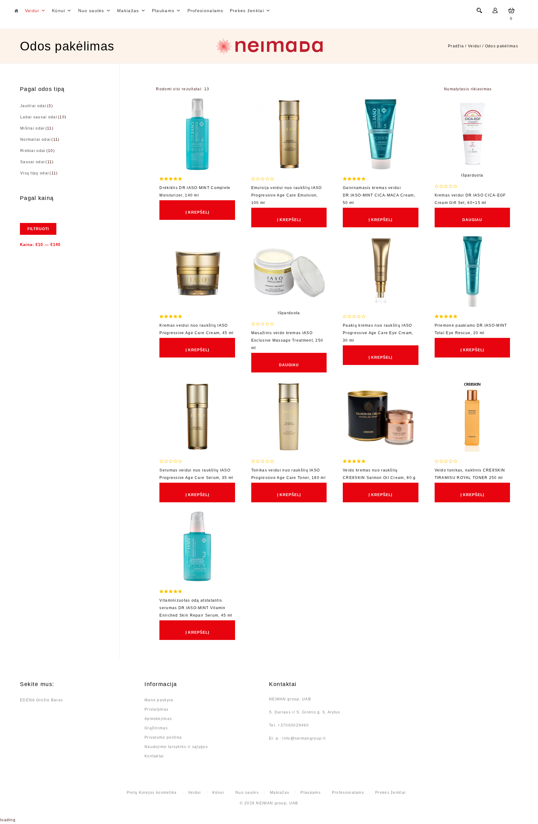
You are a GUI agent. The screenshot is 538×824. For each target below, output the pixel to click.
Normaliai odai (35, 139)
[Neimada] (269, 46)
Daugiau (472, 220)
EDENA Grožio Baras (41, 700)
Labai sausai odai (38, 117)
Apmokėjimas (158, 719)
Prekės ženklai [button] (247, 10)
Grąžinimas (156, 728)
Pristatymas (156, 709)
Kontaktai (154, 756)
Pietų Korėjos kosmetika (152, 792)
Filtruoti (38, 229)
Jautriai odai (33, 106)
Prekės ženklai (390, 792)
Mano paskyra (158, 700)
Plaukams (163, 10)
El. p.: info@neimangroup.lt (297, 738)
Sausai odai (32, 162)
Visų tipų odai (34, 173)
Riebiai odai (33, 151)
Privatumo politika (163, 737)
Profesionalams (205, 10)
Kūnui (58, 10)
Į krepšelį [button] (197, 212)
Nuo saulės (91, 10)
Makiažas (128, 10)
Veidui (32, 10)
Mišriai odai (32, 128)
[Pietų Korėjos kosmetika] (16, 10)
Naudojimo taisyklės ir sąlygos (176, 747)
